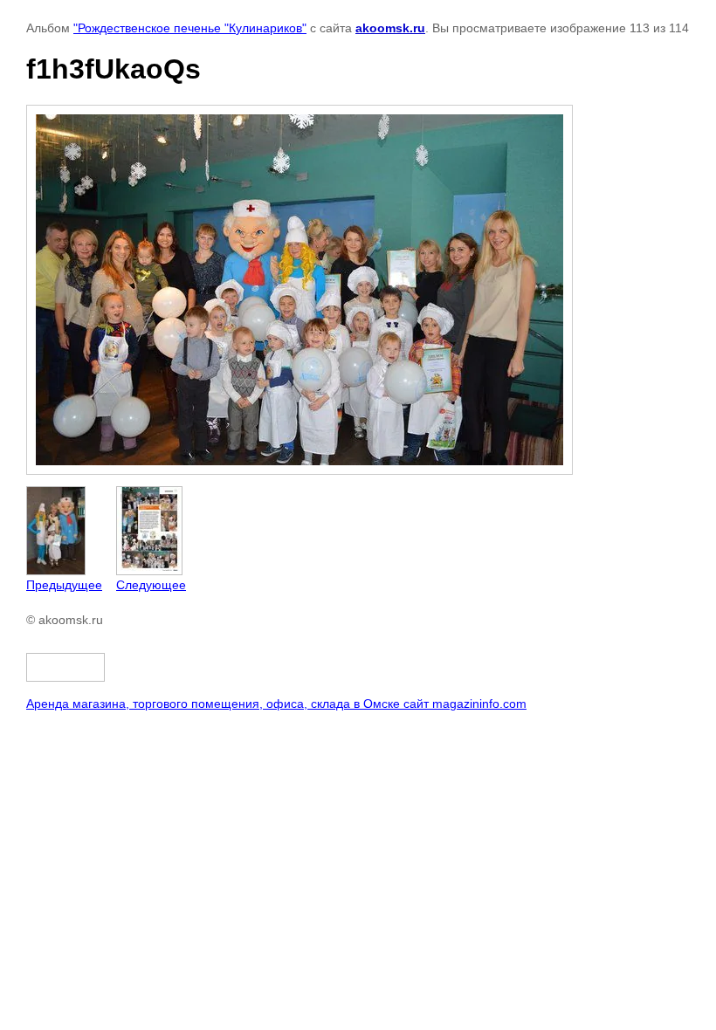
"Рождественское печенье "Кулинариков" (189, 28)
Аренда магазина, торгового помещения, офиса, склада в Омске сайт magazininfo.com (276, 704)
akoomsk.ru (390, 28)
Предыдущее (64, 585)
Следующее (151, 585)
